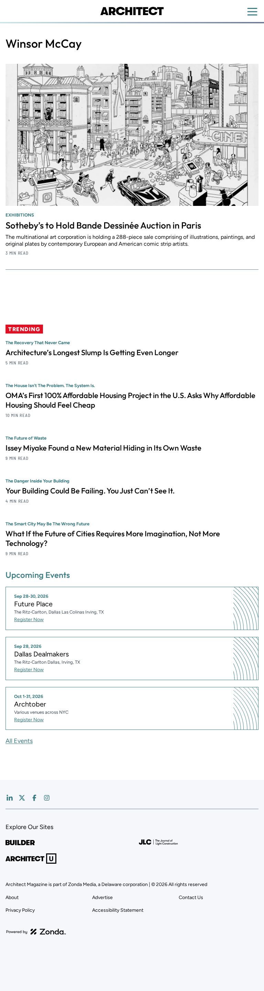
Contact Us (191, 897)
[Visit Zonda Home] (36, 931)
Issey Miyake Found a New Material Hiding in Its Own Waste (103, 448)
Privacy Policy (20, 910)
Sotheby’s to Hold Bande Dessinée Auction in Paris (103, 225)
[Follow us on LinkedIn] (10, 798)
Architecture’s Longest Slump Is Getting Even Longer (92, 352)
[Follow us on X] (22, 798)
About (12, 897)
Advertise (102, 897)
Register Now (29, 619)
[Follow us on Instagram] (47, 798)
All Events (19, 741)
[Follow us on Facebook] (34, 798)
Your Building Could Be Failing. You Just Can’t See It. (90, 491)
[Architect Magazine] (131, 11)
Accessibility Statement (117, 910)
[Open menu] (252, 12)
